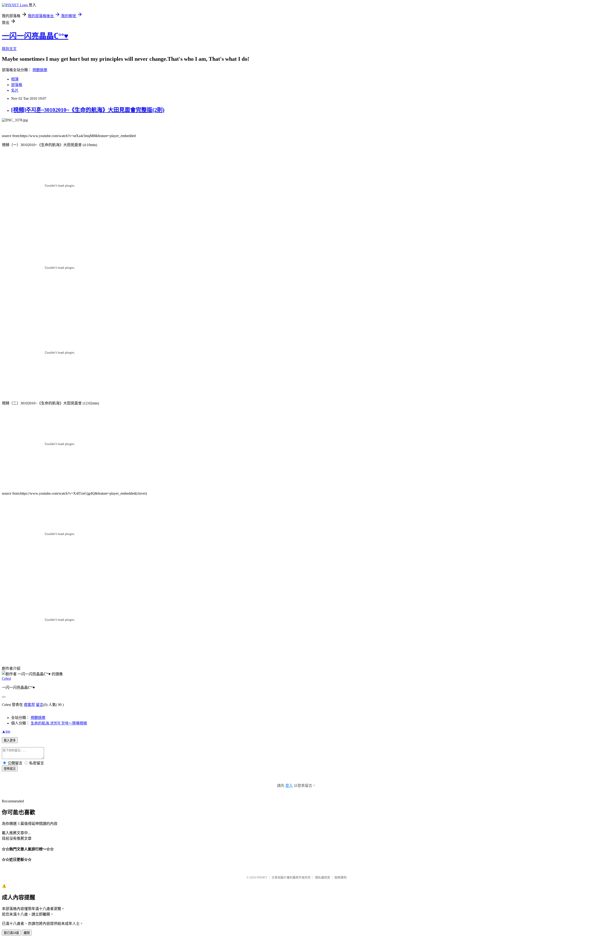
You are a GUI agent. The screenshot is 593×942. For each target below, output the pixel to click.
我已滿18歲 (11, 933)
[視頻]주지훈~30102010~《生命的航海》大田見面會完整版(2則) (87, 110)
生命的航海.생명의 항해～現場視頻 (59, 723)
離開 (27, 933)
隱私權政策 (322, 877)
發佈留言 (10, 768)
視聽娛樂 (39, 70)
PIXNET (262, 877)
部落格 (16, 85)
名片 (15, 90)
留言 (39, 705)
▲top (6, 731)
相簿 (15, 79)
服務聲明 (340, 877)
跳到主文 (9, 49)
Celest (6, 678)
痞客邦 (29, 705)
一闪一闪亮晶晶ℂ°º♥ (35, 36)
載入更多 (10, 740)
